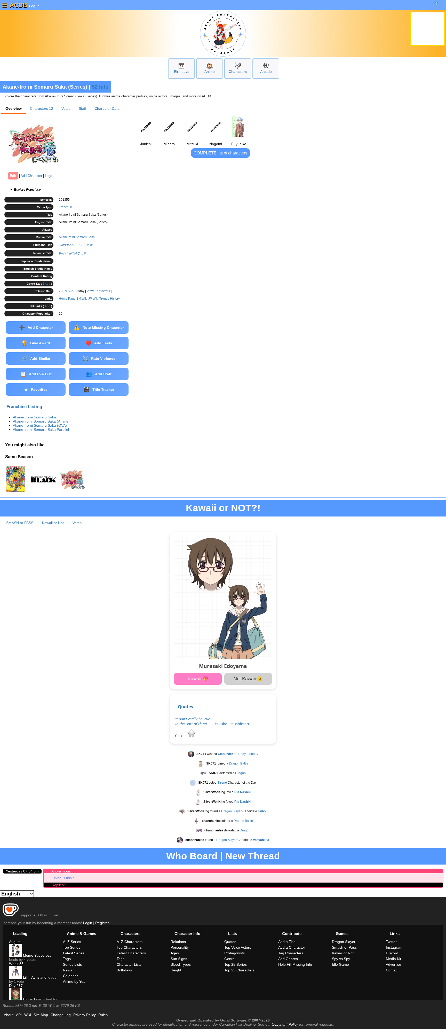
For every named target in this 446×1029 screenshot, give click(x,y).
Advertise (393, 964)
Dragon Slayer (231, 811)
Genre (229, 959)
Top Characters (129, 947)
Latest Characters (131, 953)
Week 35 (16, 964)
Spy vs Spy (341, 959)
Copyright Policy (285, 1024)
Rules (103, 1015)
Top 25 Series (235, 964)
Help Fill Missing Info (295, 964)
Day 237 (16, 986)
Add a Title (287, 942)
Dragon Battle (238, 763)
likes (181, 735)
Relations (178, 942)
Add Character (31, 176)
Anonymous (61, 871)
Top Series (71, 947)
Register (102, 923)
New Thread (252, 856)
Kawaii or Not (53, 523)
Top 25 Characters (239, 970)
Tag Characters (290, 953)
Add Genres (288, 959)
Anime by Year (75, 981)
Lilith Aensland (34, 977)
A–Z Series (72, 942)
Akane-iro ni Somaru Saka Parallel (41, 429)
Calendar (70, 976)
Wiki (27, 1015)
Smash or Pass (344, 947)
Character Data (107, 108)
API (19, 1015)
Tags (67, 959)
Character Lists (129, 964)
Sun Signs (179, 959)
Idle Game (340, 964)
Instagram (394, 947)
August (14, 942)
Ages (175, 953)
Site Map (41, 1015)
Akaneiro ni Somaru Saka (77, 237)
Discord (392, 953)
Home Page (67, 298)
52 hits (100, 87)
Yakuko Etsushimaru (232, 723)
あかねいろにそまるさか (76, 245)
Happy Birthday (247, 754)
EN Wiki (81, 298)
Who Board (192, 856)
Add (47, 283)
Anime (209, 71)
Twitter (391, 942)
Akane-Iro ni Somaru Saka (34, 417)
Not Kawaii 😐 (248, 678)
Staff (82, 108)
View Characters (98, 291)
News (67, 970)
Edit (13, 176)
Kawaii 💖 (198, 678)
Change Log (61, 1015)
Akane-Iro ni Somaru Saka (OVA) (40, 425)
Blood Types (181, 964)
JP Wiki (93, 298)
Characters (238, 71)
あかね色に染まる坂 (73, 253)
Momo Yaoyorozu (37, 955)
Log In (33, 6)
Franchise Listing (24, 406)
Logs (48, 176)
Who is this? (64, 878)
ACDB (18, 5)
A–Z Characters (129, 942)
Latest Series (73, 953)
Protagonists (234, 953)
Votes (65, 108)
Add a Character (291, 947)
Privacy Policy (84, 1015)
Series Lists (72, 964)
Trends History (109, 298)
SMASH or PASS (19, 523)
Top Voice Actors (237, 947)
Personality (180, 947)
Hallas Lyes (32, 999)
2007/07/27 (67, 291)
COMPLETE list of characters (220, 153)
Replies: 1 (60, 885)
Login (87, 923)
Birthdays (181, 71)
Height (176, 970)
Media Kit (393, 959)
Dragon (240, 773)
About (8, 1015)
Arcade (266, 71)
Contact (392, 970)
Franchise (66, 207)
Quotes (185, 707)
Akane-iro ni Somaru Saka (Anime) (41, 421)
